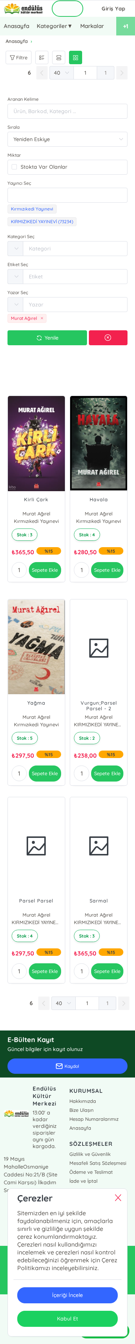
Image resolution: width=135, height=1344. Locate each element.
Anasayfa (16, 25)
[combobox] (68, 195)
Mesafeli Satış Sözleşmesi (97, 1163)
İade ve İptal (83, 1181)
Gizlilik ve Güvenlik (90, 1154)
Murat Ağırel (36, 514)
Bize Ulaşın (81, 1110)
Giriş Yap (114, 8)
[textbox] (68, 195)
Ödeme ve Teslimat (91, 1172)
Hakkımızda (82, 1101)
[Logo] (23, 8)
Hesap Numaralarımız (93, 1119)
